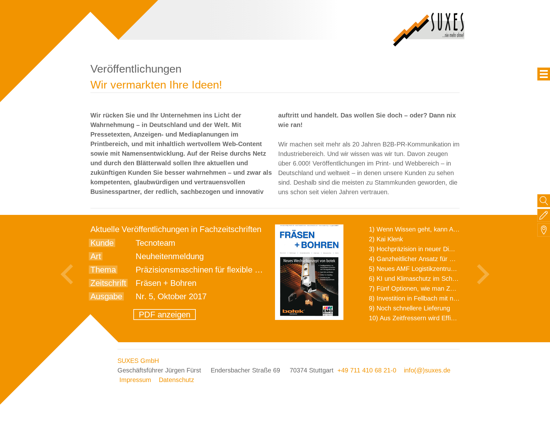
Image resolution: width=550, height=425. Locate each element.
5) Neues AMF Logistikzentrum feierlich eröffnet (436, 268)
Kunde (102, 243)
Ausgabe (106, 296)
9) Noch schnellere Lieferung (409, 308)
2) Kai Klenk (386, 239)
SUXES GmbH (138, 360)
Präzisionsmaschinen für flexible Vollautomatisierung (231, 269)
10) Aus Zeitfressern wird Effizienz (417, 318)
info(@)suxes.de (427, 370)
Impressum (135, 379)
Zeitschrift (108, 283)
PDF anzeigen (164, 314)
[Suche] (544, 201)
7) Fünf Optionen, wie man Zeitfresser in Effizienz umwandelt (455, 288)
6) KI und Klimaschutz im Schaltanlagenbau (430, 278)
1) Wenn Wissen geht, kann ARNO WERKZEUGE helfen (449, 229)
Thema (103, 270)
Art (95, 256)
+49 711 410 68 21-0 (366, 370)
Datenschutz (176, 379)
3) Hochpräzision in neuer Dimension (421, 248)
